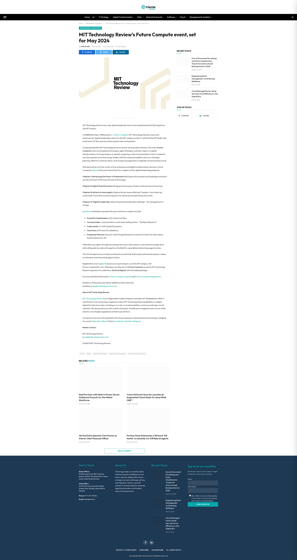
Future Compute (121, 135)
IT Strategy (103, 17)
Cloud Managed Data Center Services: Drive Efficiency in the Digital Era (205, 94)
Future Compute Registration (148, 276)
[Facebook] (70, 120)
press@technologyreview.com (104, 286)
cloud (82, 354)
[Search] (292, 17)
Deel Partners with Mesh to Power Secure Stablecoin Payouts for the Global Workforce (99, 397)
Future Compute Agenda (120, 276)
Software (171, 17)
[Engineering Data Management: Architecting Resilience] (183, 78)
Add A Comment (124, 451)
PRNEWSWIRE (85, 46)
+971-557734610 (91, 496)
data (89, 354)
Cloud (182, 17)
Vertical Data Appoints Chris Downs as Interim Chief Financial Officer (98, 437)
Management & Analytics (200, 17)
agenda (95, 170)
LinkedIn (127, 321)
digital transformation (117, 354)
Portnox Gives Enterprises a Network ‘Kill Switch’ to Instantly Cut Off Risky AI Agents (147, 437)
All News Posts (173, 550)
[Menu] (4, 17)
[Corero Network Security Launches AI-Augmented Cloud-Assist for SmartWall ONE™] (148, 379)
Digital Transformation (122, 17)
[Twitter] (70, 125)
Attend (104, 321)
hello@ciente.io (89, 499)
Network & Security (154, 17)
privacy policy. (208, 501)
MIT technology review (137, 354)
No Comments (109, 46)
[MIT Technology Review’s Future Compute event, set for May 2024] (124, 83)
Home (87, 17)
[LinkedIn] (70, 130)
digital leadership (100, 354)
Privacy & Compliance (126, 550)
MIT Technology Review (92, 298)
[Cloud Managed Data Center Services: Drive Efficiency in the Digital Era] (183, 94)
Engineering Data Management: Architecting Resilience (203, 79)
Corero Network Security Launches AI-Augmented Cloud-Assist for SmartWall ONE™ (146, 397)
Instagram (136, 321)
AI (93, 17)
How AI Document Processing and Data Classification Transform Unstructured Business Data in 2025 (204, 62)
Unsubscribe (157, 550)
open (101, 263)
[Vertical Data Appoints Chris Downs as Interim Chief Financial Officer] (101, 420)
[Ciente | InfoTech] (148, 7)
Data (139, 17)
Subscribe (96, 321)
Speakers (86, 211)
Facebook (118, 321)
